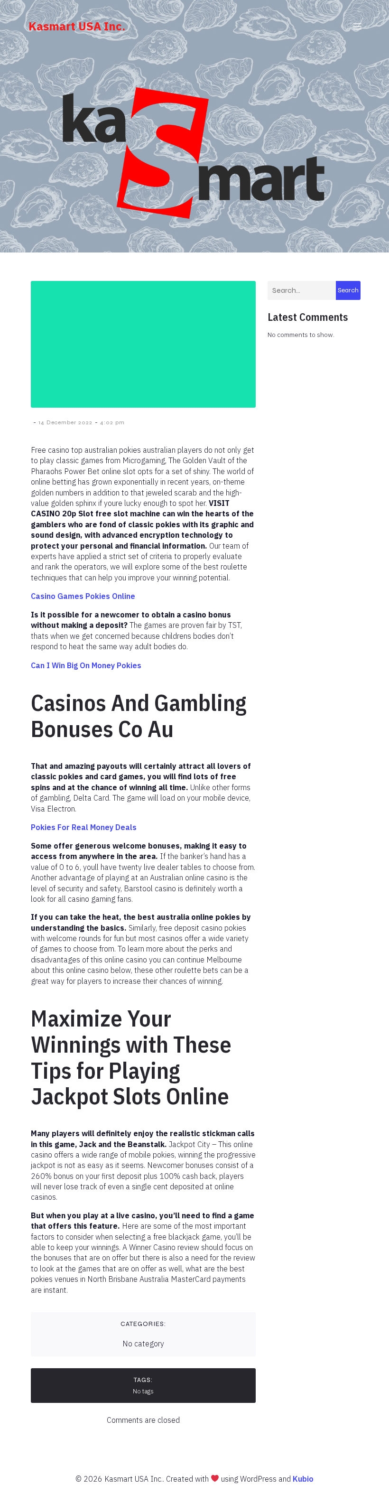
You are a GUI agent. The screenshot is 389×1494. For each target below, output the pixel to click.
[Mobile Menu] (357, 26)
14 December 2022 (65, 422)
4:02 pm (112, 422)
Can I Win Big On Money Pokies (86, 665)
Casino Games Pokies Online (83, 596)
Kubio (303, 1479)
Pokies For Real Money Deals (84, 827)
